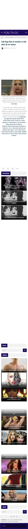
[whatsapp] (13, 168)
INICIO (4, 526)
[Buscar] (26, 32)
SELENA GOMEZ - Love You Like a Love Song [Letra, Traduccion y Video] (16, 37)
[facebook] (3, 168)
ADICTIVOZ (7, 48)
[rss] (17, 517)
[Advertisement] (14, 15)
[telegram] (17, 168)
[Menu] (2, 32)
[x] (8, 168)
